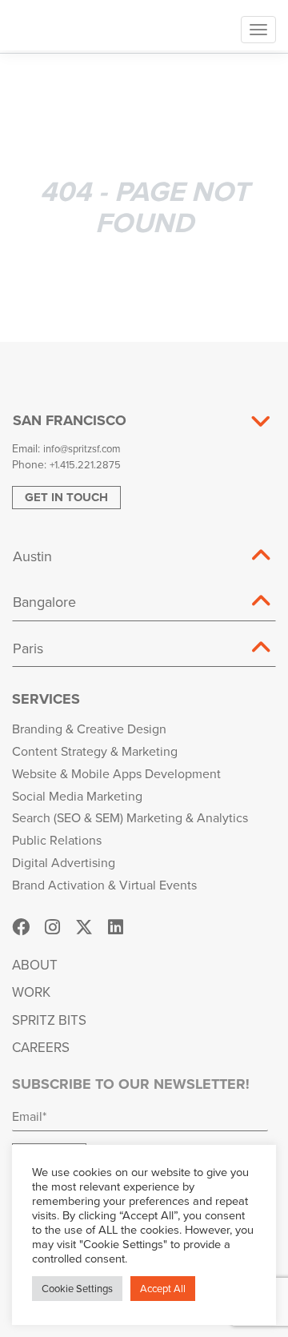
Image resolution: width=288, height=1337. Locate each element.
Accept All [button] (163, 1288)
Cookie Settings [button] (77, 1288)
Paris (28, 648)
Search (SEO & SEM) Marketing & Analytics (130, 817)
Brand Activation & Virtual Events (104, 884)
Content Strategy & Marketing (95, 751)
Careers (41, 1047)
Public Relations (57, 840)
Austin (32, 556)
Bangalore (44, 602)
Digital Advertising (63, 862)
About (35, 964)
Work (31, 992)
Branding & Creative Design (89, 728)
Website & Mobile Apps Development (116, 773)
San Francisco (69, 420)
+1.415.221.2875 (85, 464)
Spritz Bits (49, 1020)
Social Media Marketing (77, 796)
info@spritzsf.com (82, 448)
